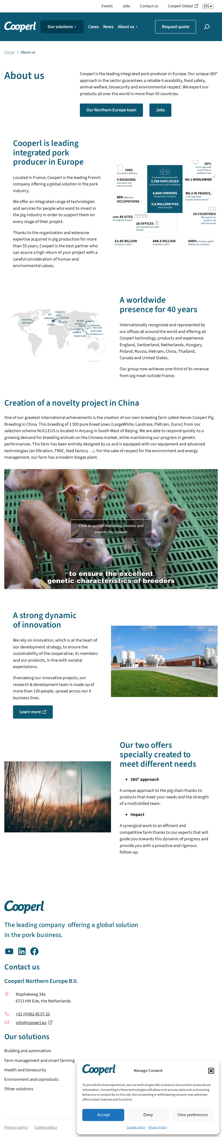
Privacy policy (16, 1127)
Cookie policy (136, 1127)
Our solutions (60, 27)
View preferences (192, 1114)
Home (9, 52)
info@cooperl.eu (31, 1022)
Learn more (30, 712)
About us (126, 27)
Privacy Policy (157, 1127)
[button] (211, 1070)
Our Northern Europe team (111, 110)
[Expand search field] (207, 27)
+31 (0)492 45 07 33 (33, 1014)
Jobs (160, 110)
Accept (103, 1114)
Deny (148, 1114)
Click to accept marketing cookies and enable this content (111, 529)
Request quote (175, 27)
